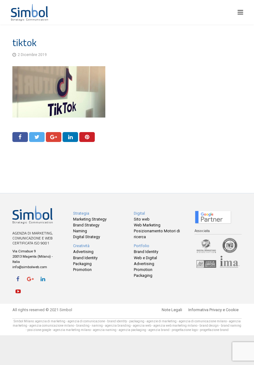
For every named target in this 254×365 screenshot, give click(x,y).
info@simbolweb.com (29, 267)
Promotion (82, 269)
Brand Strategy (86, 225)
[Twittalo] (37, 137)
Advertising (83, 251)
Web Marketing (147, 225)
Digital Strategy (86, 236)
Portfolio (141, 245)
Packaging (82, 263)
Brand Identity (85, 258)
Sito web (142, 219)
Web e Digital (145, 258)
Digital (139, 213)
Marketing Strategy (90, 219)
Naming (80, 231)
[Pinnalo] (87, 137)
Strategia (81, 213)
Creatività (81, 245)
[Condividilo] (20, 137)
